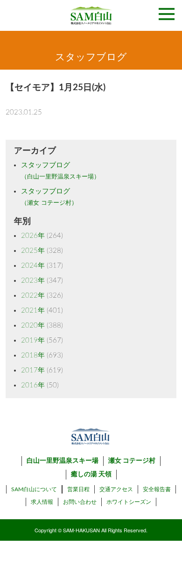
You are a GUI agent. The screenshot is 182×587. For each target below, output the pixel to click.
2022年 (33, 295)
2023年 (33, 280)
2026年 (33, 235)
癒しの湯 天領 (91, 474)
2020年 (33, 325)
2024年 (33, 265)
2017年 (33, 370)
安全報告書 (157, 489)
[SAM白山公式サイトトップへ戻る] (91, 15)
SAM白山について (34, 489)
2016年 (33, 385)
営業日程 (78, 489)
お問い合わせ (80, 502)
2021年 (33, 310)
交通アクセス (116, 489)
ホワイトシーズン (128, 502)
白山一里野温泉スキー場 (62, 461)
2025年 (33, 250)
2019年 (33, 340)
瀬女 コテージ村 (131, 461)
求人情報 (42, 502)
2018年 (33, 355)
